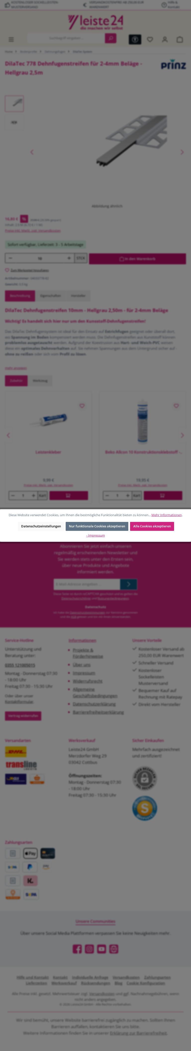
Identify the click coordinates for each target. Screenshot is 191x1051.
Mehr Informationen (166, 515)
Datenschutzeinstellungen (41, 526)
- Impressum (95, 535)
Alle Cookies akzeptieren (152, 526)
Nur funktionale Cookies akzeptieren (97, 526)
